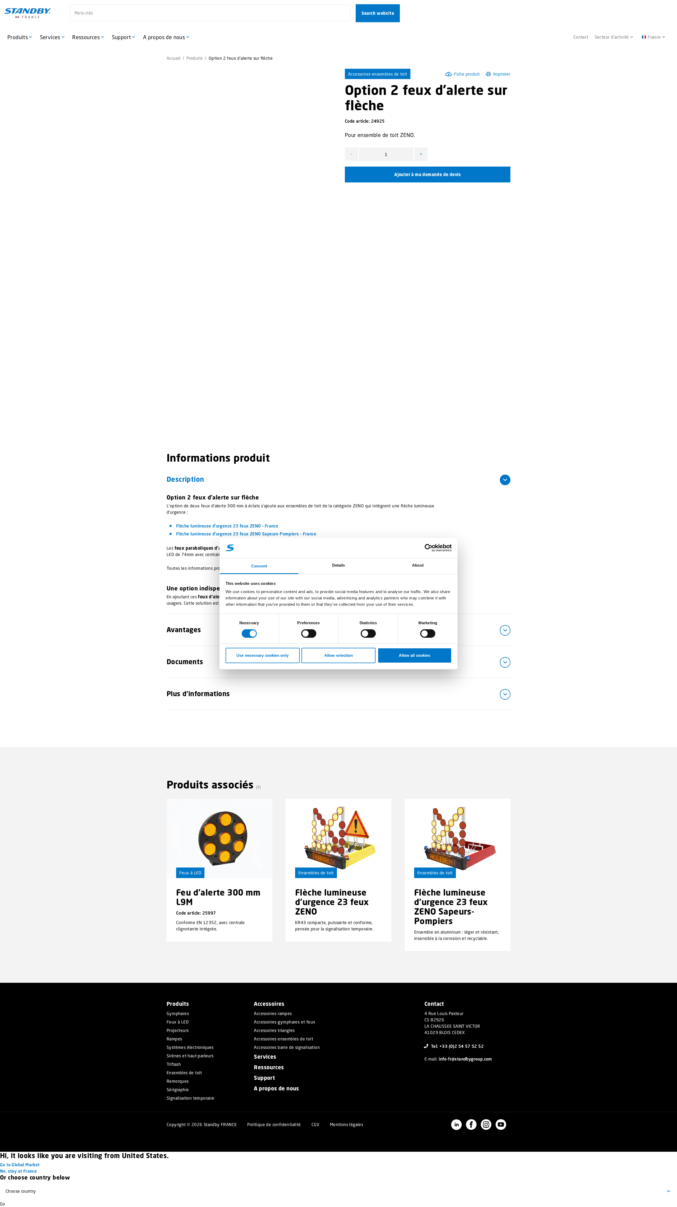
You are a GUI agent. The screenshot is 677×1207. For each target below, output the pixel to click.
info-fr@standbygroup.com (465, 1058)
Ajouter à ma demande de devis (427, 174)
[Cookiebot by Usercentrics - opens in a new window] (428, 548)
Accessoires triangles (274, 1030)
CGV (315, 1124)
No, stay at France (18, 1170)
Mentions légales (346, 1124)
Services (265, 1056)
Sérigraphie (178, 1089)
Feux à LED (190, 872)
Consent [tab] (259, 566)
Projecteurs (178, 1030)
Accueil (174, 58)
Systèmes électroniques (190, 1047)
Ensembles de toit (316, 872)
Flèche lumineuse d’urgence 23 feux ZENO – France (227, 525)
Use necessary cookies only (262, 655)
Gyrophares (178, 1013)
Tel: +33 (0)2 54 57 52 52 (457, 1046)
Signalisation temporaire (190, 1098)
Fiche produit (467, 73)
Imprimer (501, 73)
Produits (194, 58)
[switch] (308, 633)
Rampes (174, 1039)
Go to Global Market (20, 1164)
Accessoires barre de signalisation (287, 1047)
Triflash (174, 1064)
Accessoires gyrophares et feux (284, 1022)
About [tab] (418, 565)
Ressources (269, 1067)
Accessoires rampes (273, 1013)
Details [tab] (338, 565)
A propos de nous (276, 1088)
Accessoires (269, 1004)
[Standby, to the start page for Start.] (27, 13)
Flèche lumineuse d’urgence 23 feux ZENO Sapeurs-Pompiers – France (246, 533)
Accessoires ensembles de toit (377, 73)
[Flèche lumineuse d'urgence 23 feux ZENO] (338, 838)
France (654, 36)
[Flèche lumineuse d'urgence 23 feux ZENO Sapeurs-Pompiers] (457, 838)
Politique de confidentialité (274, 1124)
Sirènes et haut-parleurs (190, 1056)
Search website (378, 13)
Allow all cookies (415, 655)
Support (264, 1078)
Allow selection (338, 655)
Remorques (178, 1081)
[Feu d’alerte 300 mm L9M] (219, 838)
